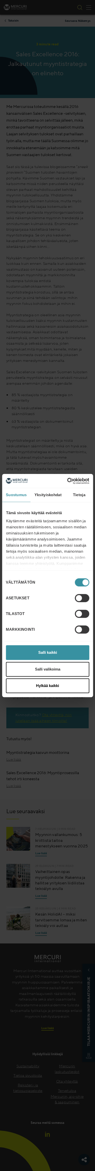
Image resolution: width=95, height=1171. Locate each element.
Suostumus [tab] (16, 495)
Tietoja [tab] (79, 495)
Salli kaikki (47, 652)
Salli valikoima (47, 669)
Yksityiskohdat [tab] (48, 495)
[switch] (82, 598)
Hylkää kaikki (47, 685)
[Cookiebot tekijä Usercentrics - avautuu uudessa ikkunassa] (67, 481)
